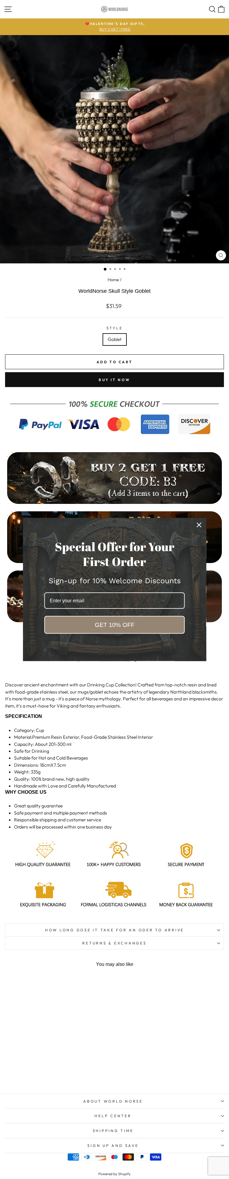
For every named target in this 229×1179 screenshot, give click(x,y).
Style (114, 328)
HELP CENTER (113, 1115)
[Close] (199, 525)
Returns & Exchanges (114, 943)
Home (113, 279)
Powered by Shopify (114, 1174)
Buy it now (114, 380)
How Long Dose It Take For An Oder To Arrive (114, 930)
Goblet (115, 339)
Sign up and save (112, 1145)
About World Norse (113, 1101)
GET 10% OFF (114, 625)
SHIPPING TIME (113, 1130)
